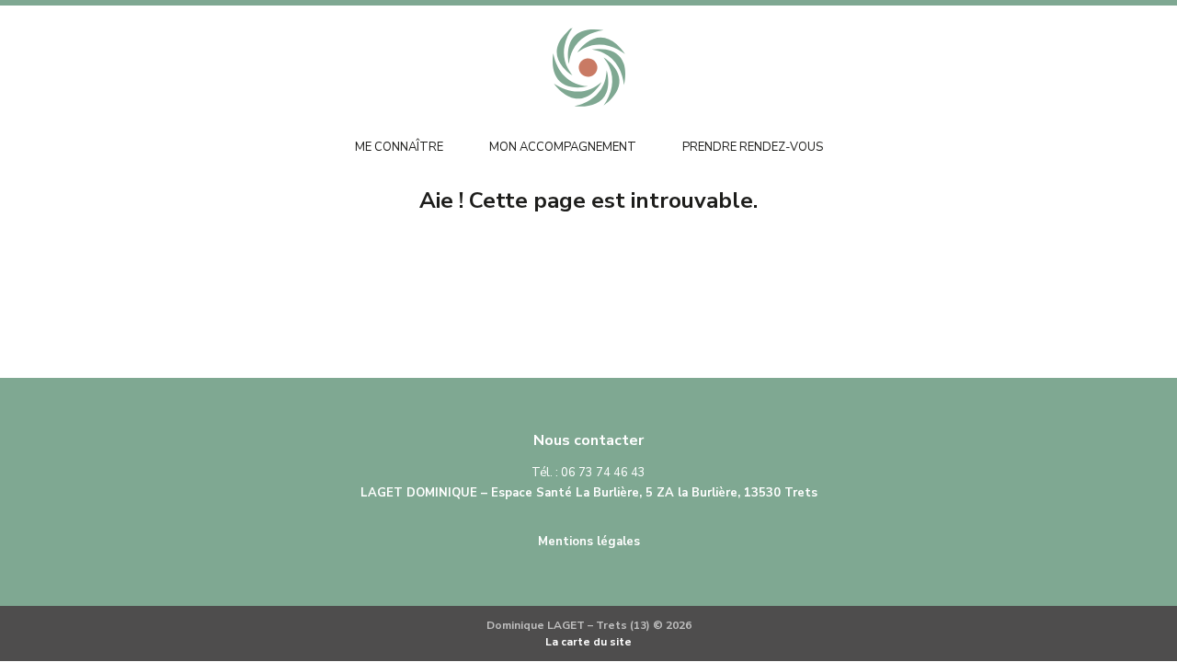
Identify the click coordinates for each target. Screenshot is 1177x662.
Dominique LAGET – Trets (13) (588, 67)
